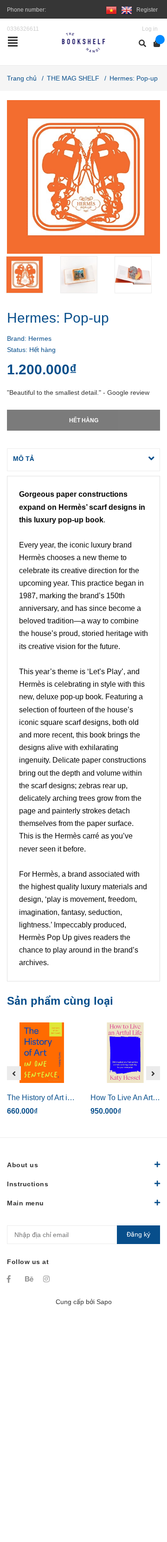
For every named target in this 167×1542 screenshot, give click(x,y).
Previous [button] (14, 1073)
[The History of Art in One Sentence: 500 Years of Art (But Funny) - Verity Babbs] (42, 1052)
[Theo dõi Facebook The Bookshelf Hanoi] (11, 1278)
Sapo (104, 1301)
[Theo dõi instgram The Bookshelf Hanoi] (47, 1278)
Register (147, 10)
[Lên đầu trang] (141, 1496)
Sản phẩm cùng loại (60, 1000)
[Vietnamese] (111, 10)
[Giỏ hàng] (154, 43)
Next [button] (153, 1073)
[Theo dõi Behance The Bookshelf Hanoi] (29, 1278)
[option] (29, 274)
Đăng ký (138, 1234)
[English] (126, 10)
